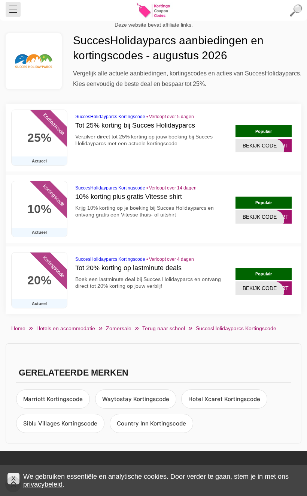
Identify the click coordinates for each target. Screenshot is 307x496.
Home (18, 328)
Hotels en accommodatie (65, 328)
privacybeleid (43, 484)
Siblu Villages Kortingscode (60, 423)
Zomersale (118, 328)
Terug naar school (163, 328)
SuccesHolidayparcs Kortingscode (110, 116)
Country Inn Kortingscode (151, 423)
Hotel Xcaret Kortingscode (224, 399)
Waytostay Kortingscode (135, 399)
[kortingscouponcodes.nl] (153, 10)
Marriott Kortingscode (53, 399)
